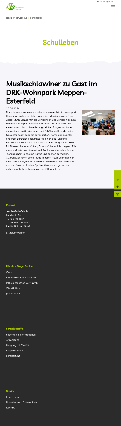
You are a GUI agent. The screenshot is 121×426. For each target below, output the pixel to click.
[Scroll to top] (115, 420)
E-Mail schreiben (15, 232)
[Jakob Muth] (15, 6)
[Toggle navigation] (113, 6)
